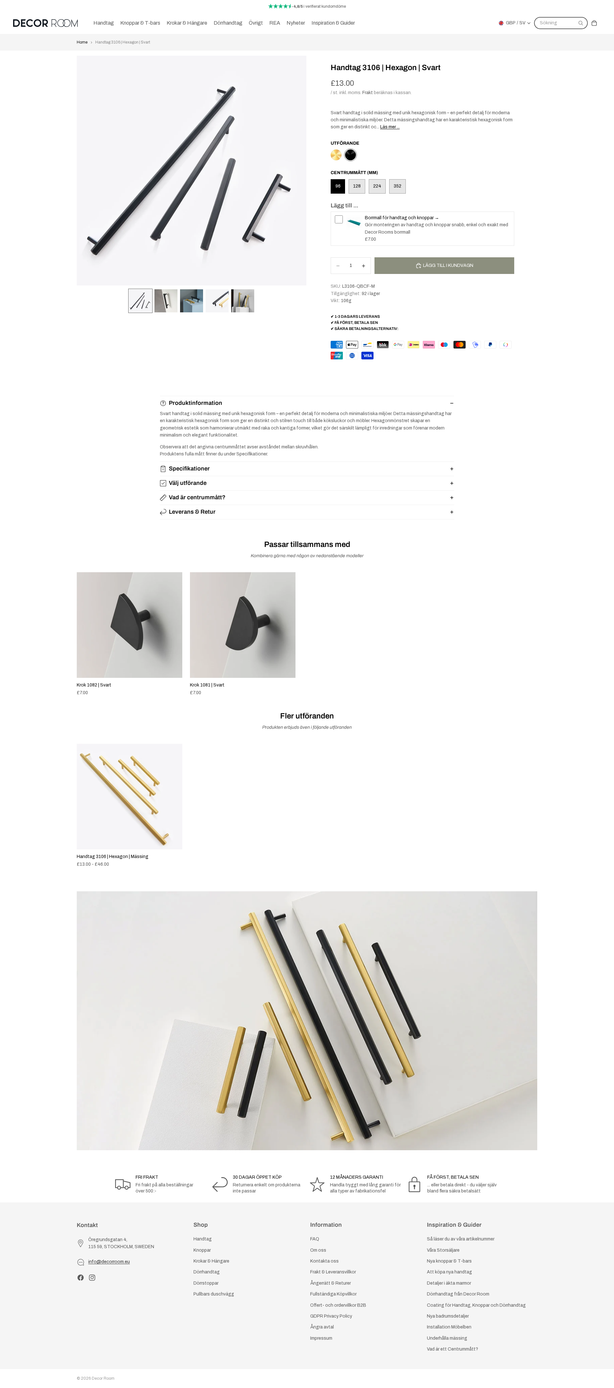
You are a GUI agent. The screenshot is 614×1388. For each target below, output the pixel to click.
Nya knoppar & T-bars (449, 1261)
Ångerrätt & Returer (330, 1283)
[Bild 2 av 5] (165, 300)
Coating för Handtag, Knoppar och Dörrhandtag (476, 1305)
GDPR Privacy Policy (331, 1316)
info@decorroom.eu (109, 1262)
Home (82, 42)
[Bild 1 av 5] (140, 300)
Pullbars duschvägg (213, 1294)
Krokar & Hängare (211, 1261)
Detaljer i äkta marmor (449, 1283)
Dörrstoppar (205, 1283)
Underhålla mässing (447, 1338)
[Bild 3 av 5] (191, 300)
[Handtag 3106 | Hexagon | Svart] (350, 154)
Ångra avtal (322, 1327)
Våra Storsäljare (443, 1250)
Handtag (202, 1239)
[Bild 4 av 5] (217, 300)
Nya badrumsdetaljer (448, 1316)
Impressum (321, 1338)
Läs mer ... (390, 126)
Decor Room (103, 1378)
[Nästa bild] (530, 634)
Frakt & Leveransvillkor (333, 1272)
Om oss (318, 1250)
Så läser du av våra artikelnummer (460, 1239)
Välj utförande (188, 483)
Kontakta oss (324, 1261)
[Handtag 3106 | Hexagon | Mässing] (336, 154)
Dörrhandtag (206, 1272)
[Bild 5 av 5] (242, 300)
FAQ (314, 1239)
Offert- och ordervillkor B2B (338, 1305)
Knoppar (202, 1250)
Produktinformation (195, 403)
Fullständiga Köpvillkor (333, 1294)
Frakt (367, 92)
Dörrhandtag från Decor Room (458, 1294)
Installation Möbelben (449, 1327)
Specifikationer (189, 468)
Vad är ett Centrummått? (452, 1349)
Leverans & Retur (192, 512)
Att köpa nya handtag (449, 1272)
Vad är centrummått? (197, 497)
